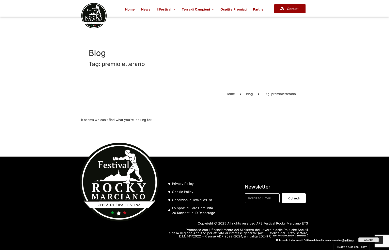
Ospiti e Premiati (233, 9)
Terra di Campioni (196, 9)
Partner (259, 9)
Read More (348, 240)
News (145, 9)
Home (130, 9)
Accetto (368, 240)
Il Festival (164, 9)
